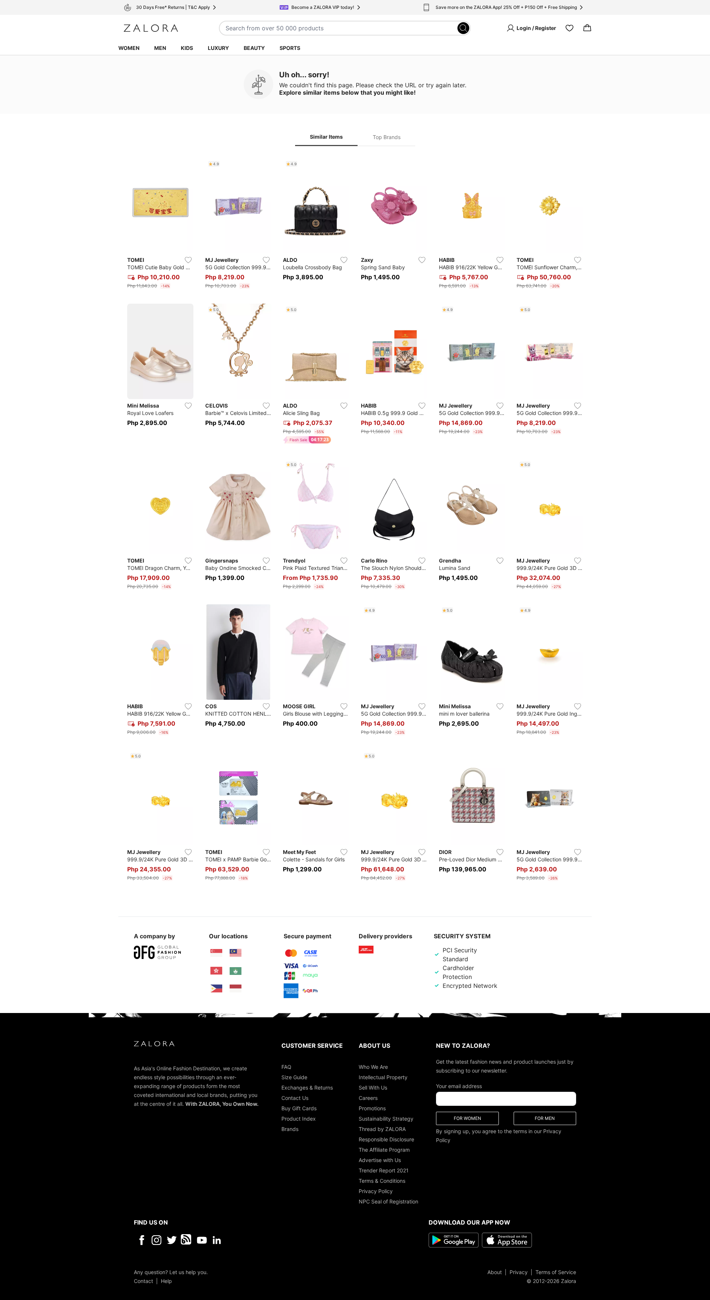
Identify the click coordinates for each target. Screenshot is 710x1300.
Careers (368, 1097)
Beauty (254, 48)
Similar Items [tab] (326, 137)
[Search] (463, 28)
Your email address (459, 1086)
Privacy (519, 1272)
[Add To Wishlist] (188, 260)
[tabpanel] (355, 521)
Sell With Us (373, 1087)
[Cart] (587, 28)
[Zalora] (150, 28)
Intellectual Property (383, 1077)
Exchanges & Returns (307, 1087)
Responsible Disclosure (386, 1139)
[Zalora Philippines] (216, 988)
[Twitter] (171, 1239)
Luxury (218, 48)
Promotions (372, 1108)
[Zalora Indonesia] (235, 988)
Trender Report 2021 (384, 1170)
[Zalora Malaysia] (235, 953)
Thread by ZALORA (382, 1128)
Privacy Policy (376, 1191)
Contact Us (294, 1097)
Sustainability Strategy (386, 1118)
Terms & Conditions (382, 1180)
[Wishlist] (569, 28)
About (494, 1272)
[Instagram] (156, 1239)
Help (166, 1280)
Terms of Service (555, 1272)
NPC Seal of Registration (388, 1201)
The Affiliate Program (384, 1149)
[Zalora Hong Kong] (216, 970)
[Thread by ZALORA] (186, 1239)
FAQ (286, 1066)
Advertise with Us (380, 1160)
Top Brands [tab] (386, 137)
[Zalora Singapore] (216, 953)
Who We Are (373, 1066)
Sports (290, 48)
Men (160, 48)
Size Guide (294, 1077)
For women (467, 1118)
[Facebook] (141, 1239)
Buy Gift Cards (299, 1108)
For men (545, 1118)
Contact (143, 1280)
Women (128, 48)
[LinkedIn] (216, 1239)
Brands (289, 1128)
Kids (187, 48)
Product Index (298, 1118)
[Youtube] (201, 1239)
